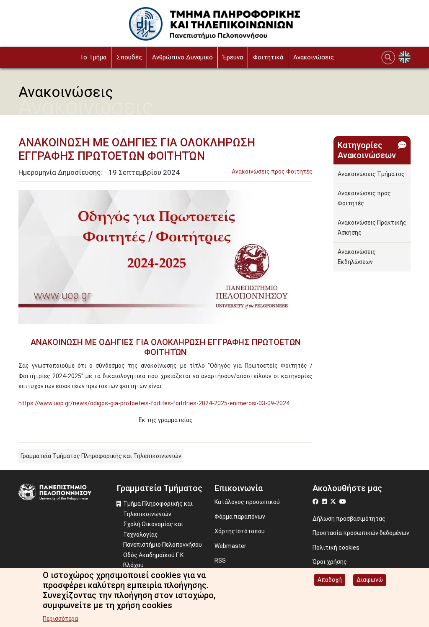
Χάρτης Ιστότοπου (239, 531)
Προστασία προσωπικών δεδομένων (361, 533)
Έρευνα (233, 57)
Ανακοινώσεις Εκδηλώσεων (357, 257)
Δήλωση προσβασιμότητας (349, 518)
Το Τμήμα (93, 57)
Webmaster (230, 546)
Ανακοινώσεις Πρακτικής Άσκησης (372, 227)
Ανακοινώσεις (313, 57)
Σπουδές (129, 57)
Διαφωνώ (370, 579)
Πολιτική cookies (336, 547)
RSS (220, 560)
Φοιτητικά (268, 57)
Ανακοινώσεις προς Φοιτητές (272, 171)
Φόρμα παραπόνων (239, 516)
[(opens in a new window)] (316, 501)
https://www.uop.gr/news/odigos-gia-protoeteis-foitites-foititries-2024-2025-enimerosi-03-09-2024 (153, 403)
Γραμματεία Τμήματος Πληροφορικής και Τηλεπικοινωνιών (101, 456)
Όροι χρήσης (330, 561)
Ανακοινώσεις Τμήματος (371, 174)
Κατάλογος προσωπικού (247, 502)
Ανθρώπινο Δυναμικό (182, 57)
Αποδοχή (330, 579)
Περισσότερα (60, 618)
